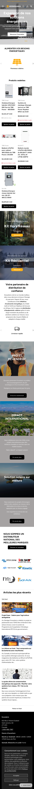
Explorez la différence (17, 30)
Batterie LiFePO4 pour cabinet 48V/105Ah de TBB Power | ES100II (8, 151)
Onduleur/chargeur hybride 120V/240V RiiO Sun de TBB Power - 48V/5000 (8, 106)
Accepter (16, 775)
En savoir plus (17, 457)
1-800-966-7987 (7, 729)
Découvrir (17, 235)
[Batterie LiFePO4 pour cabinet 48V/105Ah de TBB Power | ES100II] (9, 136)
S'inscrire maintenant (17, 395)
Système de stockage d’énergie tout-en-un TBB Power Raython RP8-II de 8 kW (24, 107)
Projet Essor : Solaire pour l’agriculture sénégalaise (15, 616)
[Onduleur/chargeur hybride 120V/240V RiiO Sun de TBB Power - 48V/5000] (9, 91)
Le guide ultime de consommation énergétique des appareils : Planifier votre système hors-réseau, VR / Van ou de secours (17, 685)
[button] (31, 6)
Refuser (16, 780)
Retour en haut (17, 708)
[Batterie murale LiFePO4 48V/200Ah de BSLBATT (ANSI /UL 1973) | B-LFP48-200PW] (25, 136)
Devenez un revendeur (17, 547)
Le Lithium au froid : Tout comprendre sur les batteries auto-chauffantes (16, 649)
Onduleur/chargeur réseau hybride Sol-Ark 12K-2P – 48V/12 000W (9, 194)
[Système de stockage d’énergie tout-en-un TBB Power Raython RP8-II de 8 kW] (25, 91)
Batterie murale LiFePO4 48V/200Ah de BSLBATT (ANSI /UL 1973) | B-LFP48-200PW (25, 152)
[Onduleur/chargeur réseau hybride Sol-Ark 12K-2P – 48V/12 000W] (9, 179)
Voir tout (5, 599)
